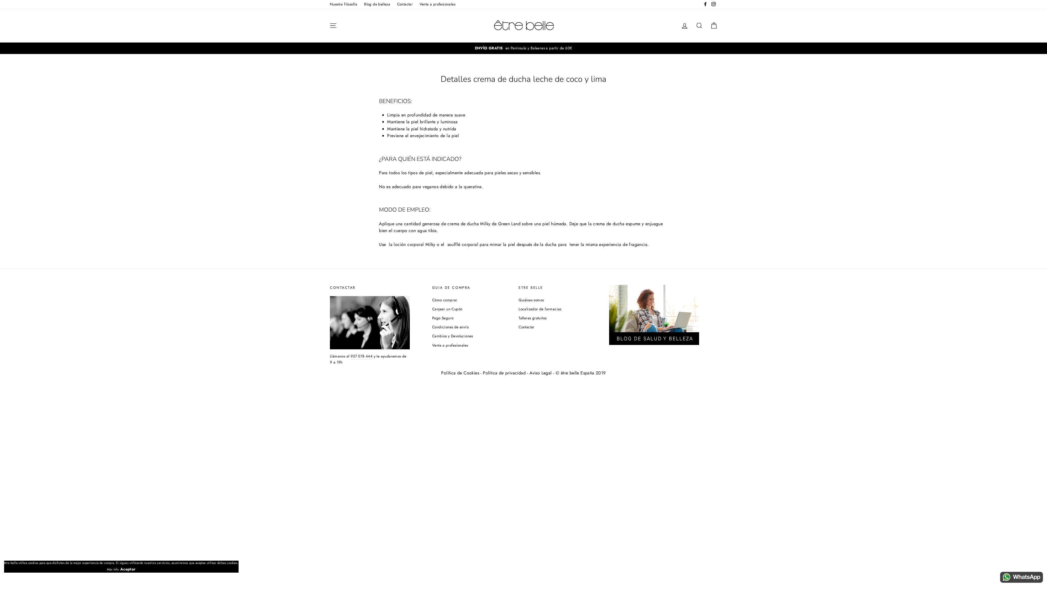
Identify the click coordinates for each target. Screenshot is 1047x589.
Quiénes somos (531, 300)
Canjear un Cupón (447, 309)
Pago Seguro (442, 318)
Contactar (405, 4)
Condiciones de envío (450, 327)
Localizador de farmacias (540, 309)
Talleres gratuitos (532, 318)
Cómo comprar (445, 300)
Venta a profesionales (437, 4)
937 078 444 (361, 356)
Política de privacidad (504, 373)
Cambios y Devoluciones (452, 336)
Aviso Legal (540, 373)
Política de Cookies (460, 373)
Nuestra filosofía (343, 4)
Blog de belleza (377, 4)
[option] (523, 48)
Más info (113, 569)
